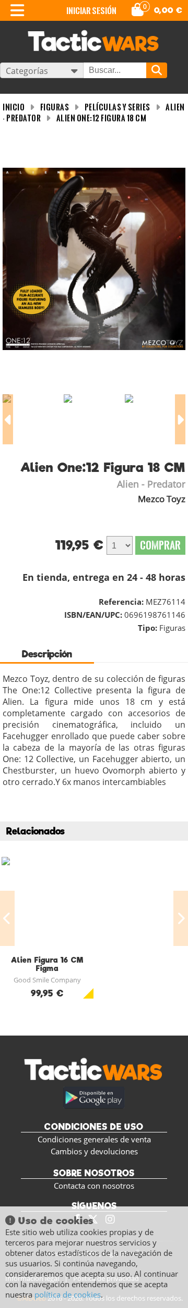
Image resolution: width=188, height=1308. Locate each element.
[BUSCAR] (156, 70)
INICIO (14, 107)
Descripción (47, 654)
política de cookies (67, 1294)
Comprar (160, 545)
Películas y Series (117, 107)
